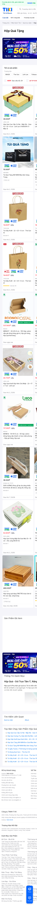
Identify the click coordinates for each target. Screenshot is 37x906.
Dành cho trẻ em (10, 865)
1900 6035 (9, 820)
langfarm (10, 830)
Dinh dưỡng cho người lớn (12, 848)
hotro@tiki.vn (17, 797)
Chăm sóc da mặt (7, 883)
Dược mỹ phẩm (17, 895)
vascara (4, 828)
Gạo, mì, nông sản (11, 862)
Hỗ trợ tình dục (16, 893)
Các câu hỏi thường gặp (9, 777)
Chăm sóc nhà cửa (12, 869)
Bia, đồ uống (8, 864)
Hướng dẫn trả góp (7, 792)
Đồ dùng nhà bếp (7, 901)
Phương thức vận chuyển (9, 785)
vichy (20, 830)
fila (24, 830)
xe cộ (30, 13)
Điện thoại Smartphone (8, 874)
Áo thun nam (31, 854)
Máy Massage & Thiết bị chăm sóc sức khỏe (13, 887)
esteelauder (14, 828)
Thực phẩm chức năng (11, 885)
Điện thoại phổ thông (11, 876)
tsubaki (28, 830)
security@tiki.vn (16, 800)
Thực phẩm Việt (17, 859)
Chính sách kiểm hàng (8, 787)
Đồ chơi (20, 841)
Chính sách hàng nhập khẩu (10, 795)
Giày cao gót (31, 869)
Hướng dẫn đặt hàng (7, 782)
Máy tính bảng (9, 878)
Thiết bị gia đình (17, 901)
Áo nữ (29, 841)
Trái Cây (4, 857)
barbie (28, 828)
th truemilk (22, 828)
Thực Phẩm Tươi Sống (9, 855)
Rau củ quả (8, 859)
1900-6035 (9, 773)
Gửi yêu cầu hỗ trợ (7, 780)
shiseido (4, 830)
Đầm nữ (34, 841)
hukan (16, 830)
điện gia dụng (22, 13)
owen (33, 828)
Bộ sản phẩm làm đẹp (12, 894)
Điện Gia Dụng (7, 899)
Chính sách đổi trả (7, 790)
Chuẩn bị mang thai (11, 851)
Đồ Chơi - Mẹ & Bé (8, 839)
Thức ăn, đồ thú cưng (11, 867)
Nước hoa (8, 893)
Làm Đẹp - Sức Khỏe (9, 881)
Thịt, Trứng (11, 857)
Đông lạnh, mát (14, 860)
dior (8, 828)
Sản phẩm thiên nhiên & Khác (12, 889)
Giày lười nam (31, 880)
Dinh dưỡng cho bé (10, 846)
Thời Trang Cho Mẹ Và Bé (9, 841)
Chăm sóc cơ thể (10, 887)
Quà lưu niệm (8, 720)
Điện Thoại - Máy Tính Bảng (12, 872)
